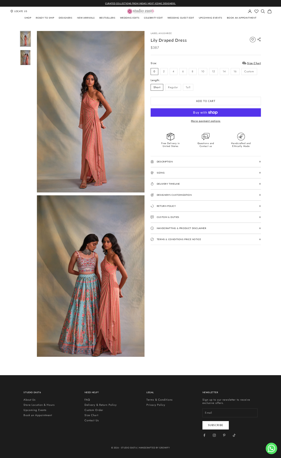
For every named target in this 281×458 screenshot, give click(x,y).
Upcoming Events (210, 17)
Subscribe (215, 425)
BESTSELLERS (107, 17)
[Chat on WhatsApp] (271, 448)
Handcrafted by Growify (154, 447)
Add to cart (205, 100)
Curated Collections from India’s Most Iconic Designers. (140, 3)
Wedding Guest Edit (180, 17)
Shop (27, 17)
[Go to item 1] (25, 39)
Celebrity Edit (153, 17)
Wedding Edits (130, 17)
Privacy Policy (155, 405)
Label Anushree (161, 33)
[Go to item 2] (25, 57)
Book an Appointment (242, 17)
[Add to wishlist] (253, 39)
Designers (65, 17)
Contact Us (91, 420)
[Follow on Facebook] (204, 435)
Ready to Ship (45, 17)
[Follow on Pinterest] (224, 435)
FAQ (87, 400)
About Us (30, 400)
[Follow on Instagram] (214, 435)
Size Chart (91, 415)
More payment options (205, 121)
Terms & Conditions (159, 400)
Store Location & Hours (39, 405)
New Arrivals (86, 17)
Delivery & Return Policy (100, 405)
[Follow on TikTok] (234, 435)
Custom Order (93, 410)
